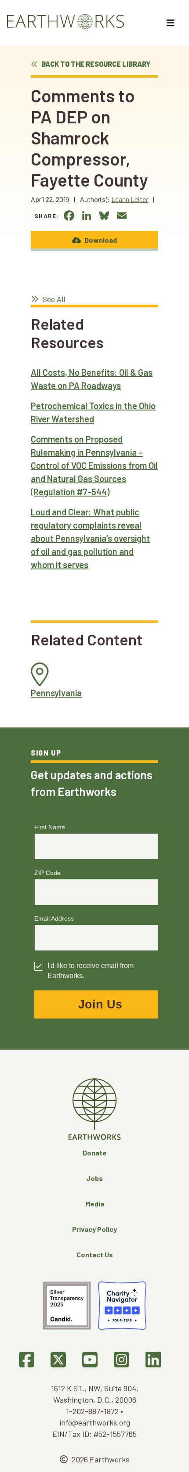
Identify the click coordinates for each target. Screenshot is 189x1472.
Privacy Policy (94, 1229)
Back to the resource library (95, 64)
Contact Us (94, 1254)
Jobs (94, 1178)
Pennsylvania (56, 692)
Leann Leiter (129, 199)
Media (94, 1203)
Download (100, 240)
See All (53, 299)
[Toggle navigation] (171, 23)
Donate (95, 1152)
